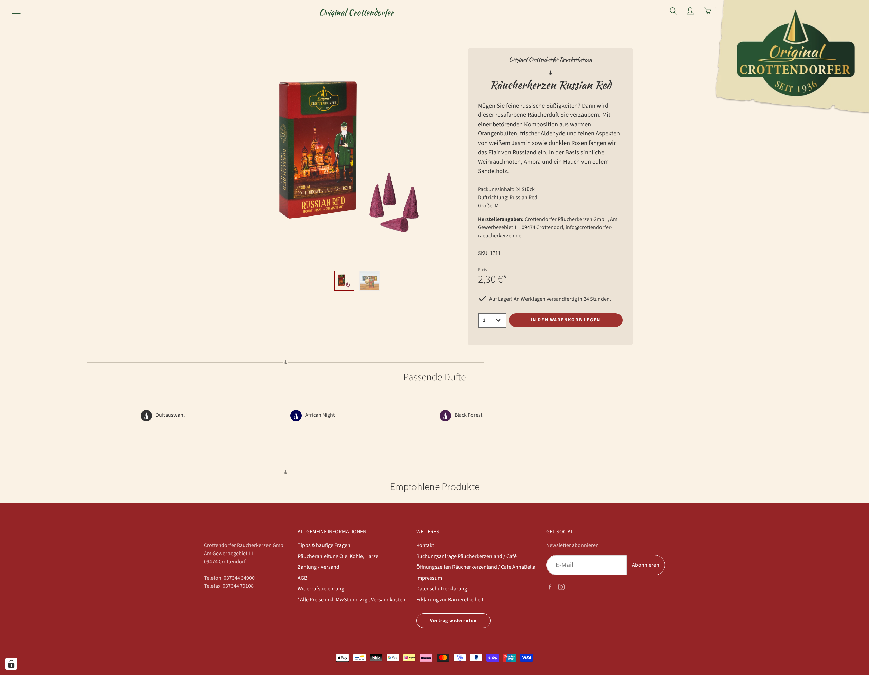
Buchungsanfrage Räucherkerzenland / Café (466, 556)
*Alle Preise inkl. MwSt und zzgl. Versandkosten (351, 599)
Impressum (429, 578)
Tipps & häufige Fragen (324, 545)
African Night (320, 415)
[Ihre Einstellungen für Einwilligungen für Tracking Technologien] (11, 664)
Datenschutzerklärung (441, 589)
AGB (302, 578)
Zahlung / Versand (318, 567)
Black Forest (468, 415)
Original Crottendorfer (356, 12)
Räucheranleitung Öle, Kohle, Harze (338, 556)
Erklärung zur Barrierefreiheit (449, 599)
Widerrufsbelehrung (321, 589)
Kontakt (425, 545)
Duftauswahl (170, 415)
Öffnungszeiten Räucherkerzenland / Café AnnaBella (475, 567)
